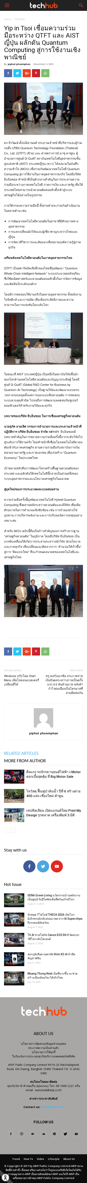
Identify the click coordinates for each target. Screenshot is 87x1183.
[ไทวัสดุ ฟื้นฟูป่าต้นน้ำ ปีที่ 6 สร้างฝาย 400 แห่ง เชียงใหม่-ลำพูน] (14, 796)
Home (7, 19)
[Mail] (33, 1134)
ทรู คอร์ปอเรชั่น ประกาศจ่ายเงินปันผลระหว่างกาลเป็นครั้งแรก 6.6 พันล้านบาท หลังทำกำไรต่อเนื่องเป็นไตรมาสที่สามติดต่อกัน (64, 684)
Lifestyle (53, 1159)
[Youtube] (76, 1134)
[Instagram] (22, 1134)
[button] (81, 5)
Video (40, 1159)
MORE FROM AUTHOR (25, 761)
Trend (16, 1159)
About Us (69, 1159)
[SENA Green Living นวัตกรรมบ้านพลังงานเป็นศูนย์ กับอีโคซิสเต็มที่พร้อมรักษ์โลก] (14, 900)
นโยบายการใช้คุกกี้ (43, 1052)
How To (28, 1159)
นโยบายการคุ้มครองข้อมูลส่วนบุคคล (43, 1044)
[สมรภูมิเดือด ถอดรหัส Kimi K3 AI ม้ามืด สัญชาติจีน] (14, 959)
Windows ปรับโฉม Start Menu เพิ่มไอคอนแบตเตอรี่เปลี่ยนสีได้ (21, 680)
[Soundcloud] (43, 1134)
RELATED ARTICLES (21, 753)
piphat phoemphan (19, 64)
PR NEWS (20, 19)
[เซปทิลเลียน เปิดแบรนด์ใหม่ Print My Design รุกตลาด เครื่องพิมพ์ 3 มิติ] (14, 815)
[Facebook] (11, 1134)
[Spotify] (54, 1134)
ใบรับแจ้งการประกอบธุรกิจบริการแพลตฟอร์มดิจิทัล (43, 1056)
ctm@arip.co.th (52, 1107)
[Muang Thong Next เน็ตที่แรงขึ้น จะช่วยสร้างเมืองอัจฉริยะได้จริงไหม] (14, 978)
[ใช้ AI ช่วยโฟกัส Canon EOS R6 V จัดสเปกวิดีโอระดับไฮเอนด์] (14, 940)
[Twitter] (65, 1134)
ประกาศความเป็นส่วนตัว (43, 1048)
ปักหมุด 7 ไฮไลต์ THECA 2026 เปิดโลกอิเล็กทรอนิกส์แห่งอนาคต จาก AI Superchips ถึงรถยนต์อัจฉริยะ (55, 918)
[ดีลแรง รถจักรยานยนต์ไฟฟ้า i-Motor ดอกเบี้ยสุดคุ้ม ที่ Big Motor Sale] (14, 777)
